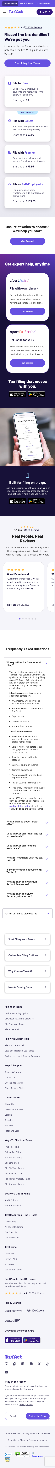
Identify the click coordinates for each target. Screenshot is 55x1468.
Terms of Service (12, 1433)
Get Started (27, 362)
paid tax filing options (20, 806)
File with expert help (23, 288)
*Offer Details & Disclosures (21, 913)
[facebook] (31, 1364)
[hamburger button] (4, 12)
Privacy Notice (29, 1433)
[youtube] (6, 1372)
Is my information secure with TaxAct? (24, 871)
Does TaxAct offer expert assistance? (21, 847)
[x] (39, 1364)
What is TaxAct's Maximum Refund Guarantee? (22, 883)
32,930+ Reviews (33, 27)
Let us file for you (21, 340)
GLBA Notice (44, 1433)
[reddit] (14, 1364)
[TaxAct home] (14, 1357)
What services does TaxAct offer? (22, 823)
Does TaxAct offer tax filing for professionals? (24, 835)
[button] (9, 1454)
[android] (31, 1340)
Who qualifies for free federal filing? (23, 664)
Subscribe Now (37, 1416)
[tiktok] (47, 1364)
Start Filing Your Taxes (27, 63)
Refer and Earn (12, 1130)
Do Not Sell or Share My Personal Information (27, 1440)
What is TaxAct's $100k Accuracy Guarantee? (19, 895)
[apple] (13, 1340)
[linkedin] (23, 1364)
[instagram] (6, 1364)
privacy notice (26, 1404)
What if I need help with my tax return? (24, 859)
